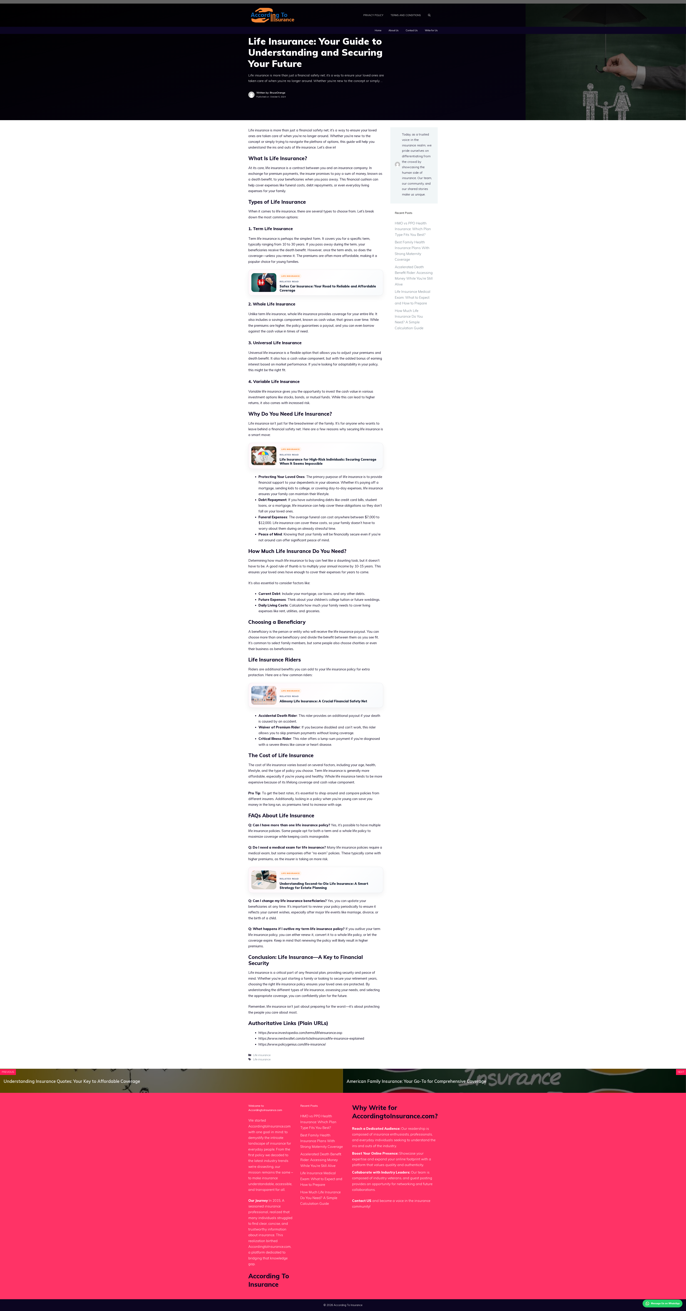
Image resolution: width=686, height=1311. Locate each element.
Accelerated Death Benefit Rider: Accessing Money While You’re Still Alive (320, 1160)
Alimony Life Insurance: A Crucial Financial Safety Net (323, 701)
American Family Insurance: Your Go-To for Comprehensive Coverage (416, 1081)
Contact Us (412, 30)
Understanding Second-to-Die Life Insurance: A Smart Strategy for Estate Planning (324, 886)
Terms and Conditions (406, 15)
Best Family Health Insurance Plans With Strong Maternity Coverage (321, 1141)
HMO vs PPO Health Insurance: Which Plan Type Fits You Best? (413, 229)
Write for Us (431, 30)
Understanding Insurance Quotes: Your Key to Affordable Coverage (72, 1081)
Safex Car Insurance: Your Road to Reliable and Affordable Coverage (328, 288)
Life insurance (262, 1055)
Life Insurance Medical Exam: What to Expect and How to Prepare (412, 297)
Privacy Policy (373, 15)
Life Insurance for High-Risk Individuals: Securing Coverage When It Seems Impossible (328, 461)
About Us (394, 30)
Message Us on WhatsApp (665, 1303)
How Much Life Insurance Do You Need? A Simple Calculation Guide (320, 1198)
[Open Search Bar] (429, 15)
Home (378, 30)
